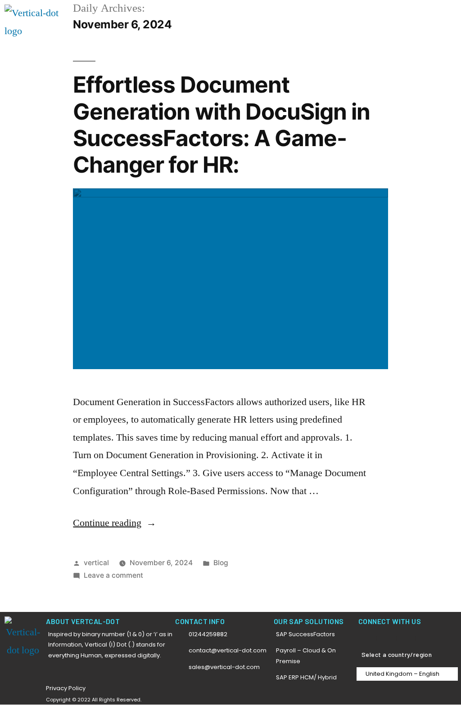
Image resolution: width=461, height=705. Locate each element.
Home (252, 14)
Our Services (335, 14)
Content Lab (415, 14)
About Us (375, 14)
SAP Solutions (288, 14)
